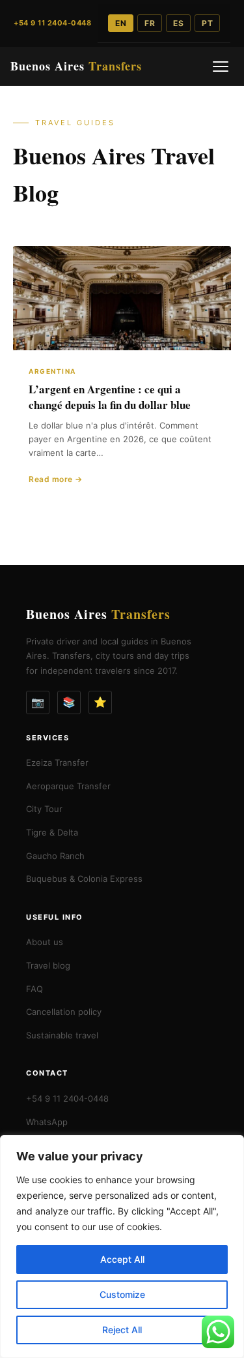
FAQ (34, 989)
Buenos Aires (76, 65)
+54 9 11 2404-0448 (67, 1098)
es (178, 23)
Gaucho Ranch (55, 856)
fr (149, 23)
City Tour (44, 809)
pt (207, 23)
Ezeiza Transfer (57, 762)
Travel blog (48, 965)
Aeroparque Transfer (68, 786)
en (120, 23)
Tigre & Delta (52, 832)
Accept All (122, 1259)
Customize (122, 1294)
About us (44, 942)
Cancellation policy (64, 1011)
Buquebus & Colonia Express (84, 878)
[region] (122, 1246)
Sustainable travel (62, 1035)
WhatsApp (47, 1122)
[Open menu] (221, 66)
